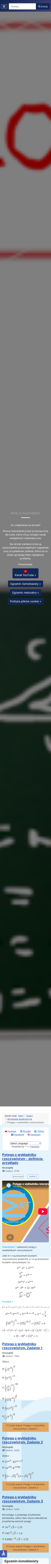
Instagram (35, 1134)
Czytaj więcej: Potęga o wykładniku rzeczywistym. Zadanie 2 (26, 1486)
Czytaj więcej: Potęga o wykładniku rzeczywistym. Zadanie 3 (26, 1548)
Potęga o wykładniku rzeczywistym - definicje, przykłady (23, 1159)
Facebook (19, 1134)
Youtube (12, 1131)
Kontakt (27, 1131)
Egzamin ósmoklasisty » (25, 583)
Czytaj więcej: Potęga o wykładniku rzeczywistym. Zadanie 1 (26, 1427)
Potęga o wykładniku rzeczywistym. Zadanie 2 (22, 1440)
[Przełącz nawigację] (4, 6)
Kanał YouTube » (25, 575)
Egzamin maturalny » (25, 592)
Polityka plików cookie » (25, 601)
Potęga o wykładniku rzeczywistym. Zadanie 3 (22, 1499)
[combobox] (22, 6)
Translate (34, 1146)
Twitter (40, 1131)
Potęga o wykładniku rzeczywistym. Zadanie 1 (22, 1346)
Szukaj (44, 6)
